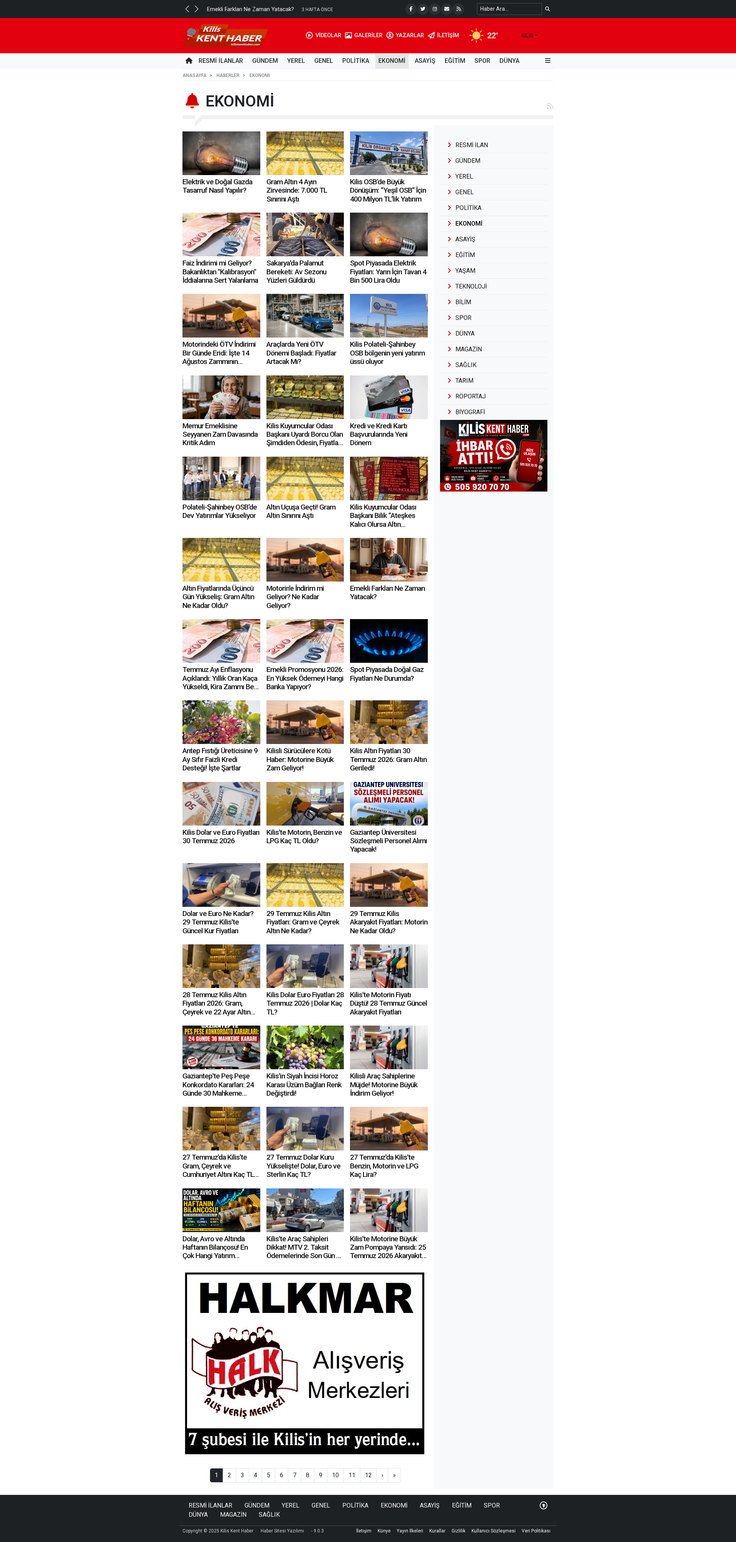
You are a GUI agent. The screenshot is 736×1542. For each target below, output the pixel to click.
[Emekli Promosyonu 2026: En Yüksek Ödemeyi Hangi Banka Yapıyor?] (305, 641)
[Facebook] (411, 9)
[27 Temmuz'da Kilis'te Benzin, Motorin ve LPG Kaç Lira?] (389, 1128)
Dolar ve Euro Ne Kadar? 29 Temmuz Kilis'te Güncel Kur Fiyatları (217, 922)
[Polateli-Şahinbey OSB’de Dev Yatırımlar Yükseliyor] (221, 478)
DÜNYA (509, 60)
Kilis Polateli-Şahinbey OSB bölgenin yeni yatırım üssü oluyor (387, 353)
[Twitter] (423, 9)
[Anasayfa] (189, 61)
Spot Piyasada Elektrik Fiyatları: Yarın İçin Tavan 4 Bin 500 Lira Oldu (388, 272)
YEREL (296, 60)
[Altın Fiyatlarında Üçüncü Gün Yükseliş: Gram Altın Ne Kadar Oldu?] (221, 560)
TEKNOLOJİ (471, 286)
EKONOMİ (392, 60)
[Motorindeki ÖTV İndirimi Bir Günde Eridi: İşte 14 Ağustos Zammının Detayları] (221, 316)
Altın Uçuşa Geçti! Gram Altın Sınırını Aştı (300, 511)
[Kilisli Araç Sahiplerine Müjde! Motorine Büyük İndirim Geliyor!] (389, 1047)
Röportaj (470, 396)
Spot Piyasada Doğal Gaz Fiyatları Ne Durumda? (387, 673)
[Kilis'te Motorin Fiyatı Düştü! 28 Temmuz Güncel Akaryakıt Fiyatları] (389, 966)
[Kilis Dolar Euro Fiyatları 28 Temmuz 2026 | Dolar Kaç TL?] (305, 966)
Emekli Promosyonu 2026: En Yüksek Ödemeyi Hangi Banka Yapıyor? (304, 678)
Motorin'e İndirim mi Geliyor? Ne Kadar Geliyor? (295, 597)
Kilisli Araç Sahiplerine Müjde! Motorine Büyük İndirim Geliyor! (383, 1085)
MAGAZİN (233, 1514)
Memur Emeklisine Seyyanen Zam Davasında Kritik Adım (220, 434)
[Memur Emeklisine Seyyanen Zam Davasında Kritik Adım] (221, 397)
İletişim (363, 1531)
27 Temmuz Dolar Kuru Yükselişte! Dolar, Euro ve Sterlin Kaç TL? (303, 1166)
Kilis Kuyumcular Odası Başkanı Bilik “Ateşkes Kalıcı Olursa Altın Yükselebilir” (383, 520)
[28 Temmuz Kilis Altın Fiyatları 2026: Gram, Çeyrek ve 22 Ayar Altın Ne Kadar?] (221, 966)
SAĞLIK (269, 1514)
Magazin (468, 349)
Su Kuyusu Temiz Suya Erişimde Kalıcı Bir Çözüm (268, 9)
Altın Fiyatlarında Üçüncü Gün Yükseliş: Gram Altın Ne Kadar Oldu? (218, 597)
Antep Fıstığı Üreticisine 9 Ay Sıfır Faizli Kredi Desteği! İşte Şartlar (220, 759)
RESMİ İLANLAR (221, 60)
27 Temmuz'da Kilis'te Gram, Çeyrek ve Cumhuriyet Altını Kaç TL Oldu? (218, 1170)
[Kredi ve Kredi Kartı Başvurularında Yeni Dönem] (389, 397)
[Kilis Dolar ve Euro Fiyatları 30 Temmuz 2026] (221, 804)
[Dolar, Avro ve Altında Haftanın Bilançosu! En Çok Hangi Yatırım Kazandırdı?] (221, 1210)
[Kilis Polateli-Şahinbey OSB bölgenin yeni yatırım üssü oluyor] (389, 316)
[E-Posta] (446, 9)
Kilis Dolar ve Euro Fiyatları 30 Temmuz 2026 (221, 836)
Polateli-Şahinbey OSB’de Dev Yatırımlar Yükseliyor (219, 511)
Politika (468, 207)
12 (368, 1475)
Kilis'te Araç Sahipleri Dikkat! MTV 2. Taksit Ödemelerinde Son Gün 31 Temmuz (305, 1251)
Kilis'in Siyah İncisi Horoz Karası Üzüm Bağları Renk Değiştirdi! (304, 1085)
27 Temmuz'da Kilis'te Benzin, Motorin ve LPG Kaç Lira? (384, 1166)
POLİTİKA (355, 60)
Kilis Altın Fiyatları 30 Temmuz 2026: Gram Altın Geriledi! (388, 759)
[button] (187, 9)
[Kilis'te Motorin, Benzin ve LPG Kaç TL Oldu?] (305, 804)
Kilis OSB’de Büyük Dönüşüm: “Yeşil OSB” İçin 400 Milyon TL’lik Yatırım (388, 190)
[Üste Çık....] (544, 1505)
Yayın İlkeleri (410, 1531)
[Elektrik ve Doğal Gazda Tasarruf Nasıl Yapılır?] (221, 153)
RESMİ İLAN (471, 145)
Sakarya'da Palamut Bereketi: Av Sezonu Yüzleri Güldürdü (296, 272)
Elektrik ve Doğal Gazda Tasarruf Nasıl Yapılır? (217, 186)
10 (335, 1475)
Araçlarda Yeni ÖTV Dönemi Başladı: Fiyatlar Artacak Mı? (301, 353)
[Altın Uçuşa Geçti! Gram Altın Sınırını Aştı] (305, 478)
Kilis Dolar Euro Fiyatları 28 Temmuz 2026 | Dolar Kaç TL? (305, 1003)
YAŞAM (465, 270)
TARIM (464, 380)
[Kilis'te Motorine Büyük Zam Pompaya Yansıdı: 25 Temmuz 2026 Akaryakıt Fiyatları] (389, 1210)
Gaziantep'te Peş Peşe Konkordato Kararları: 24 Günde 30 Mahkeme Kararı (218, 1089)
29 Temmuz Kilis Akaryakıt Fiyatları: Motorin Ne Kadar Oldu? (388, 922)
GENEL (323, 60)
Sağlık (465, 365)
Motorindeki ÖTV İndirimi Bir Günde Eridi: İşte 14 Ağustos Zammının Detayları (219, 357)
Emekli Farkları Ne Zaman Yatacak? (387, 592)
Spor (463, 317)
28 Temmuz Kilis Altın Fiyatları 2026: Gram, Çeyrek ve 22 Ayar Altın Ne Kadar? (216, 1007)
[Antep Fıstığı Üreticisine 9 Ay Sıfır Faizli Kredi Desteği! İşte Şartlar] (221, 722)
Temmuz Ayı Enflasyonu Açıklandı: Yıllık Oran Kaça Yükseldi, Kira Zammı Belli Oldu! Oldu (220, 682)
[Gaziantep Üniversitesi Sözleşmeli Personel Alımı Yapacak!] (389, 804)
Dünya (465, 333)
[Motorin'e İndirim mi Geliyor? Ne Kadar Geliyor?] (305, 560)
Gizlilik (458, 1531)
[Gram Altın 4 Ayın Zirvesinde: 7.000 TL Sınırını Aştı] (305, 153)
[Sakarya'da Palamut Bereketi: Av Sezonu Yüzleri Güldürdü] (305, 234)
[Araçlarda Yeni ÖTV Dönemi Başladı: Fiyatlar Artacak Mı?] (305, 316)
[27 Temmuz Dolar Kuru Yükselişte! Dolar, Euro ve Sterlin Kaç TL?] (305, 1128)
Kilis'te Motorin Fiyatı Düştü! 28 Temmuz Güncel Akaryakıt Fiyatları (388, 1003)
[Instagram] (434, 9)
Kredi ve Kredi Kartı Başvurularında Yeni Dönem (378, 434)
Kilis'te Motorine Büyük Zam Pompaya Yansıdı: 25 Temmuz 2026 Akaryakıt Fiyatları (388, 1251)
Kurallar (437, 1531)
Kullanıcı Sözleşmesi (494, 1531)
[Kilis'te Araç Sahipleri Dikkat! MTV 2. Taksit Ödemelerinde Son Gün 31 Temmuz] (305, 1210)
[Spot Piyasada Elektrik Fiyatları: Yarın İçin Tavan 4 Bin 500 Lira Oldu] (389, 234)
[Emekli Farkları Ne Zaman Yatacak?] (389, 560)
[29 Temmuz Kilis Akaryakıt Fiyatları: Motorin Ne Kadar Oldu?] (389, 885)
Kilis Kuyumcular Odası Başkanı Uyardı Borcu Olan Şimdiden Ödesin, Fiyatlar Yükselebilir (304, 438)
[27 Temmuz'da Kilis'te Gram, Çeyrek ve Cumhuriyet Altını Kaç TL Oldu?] (221, 1128)
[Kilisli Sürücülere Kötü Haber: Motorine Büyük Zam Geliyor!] (305, 722)
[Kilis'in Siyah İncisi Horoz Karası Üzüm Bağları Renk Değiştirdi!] (305, 1047)
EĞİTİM (455, 60)
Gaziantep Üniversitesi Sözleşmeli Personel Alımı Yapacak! (388, 841)
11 (351, 1475)
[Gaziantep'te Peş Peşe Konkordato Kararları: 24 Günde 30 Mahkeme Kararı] (221, 1047)
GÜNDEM (265, 60)
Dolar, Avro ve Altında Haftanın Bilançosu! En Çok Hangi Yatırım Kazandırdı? (215, 1251)
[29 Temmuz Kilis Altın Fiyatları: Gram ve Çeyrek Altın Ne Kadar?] (305, 885)
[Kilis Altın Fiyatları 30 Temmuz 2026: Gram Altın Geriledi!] (389, 722)
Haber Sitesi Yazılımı (282, 1531)
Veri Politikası (536, 1531)
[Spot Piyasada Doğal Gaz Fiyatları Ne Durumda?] (389, 641)
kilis (527, 36)
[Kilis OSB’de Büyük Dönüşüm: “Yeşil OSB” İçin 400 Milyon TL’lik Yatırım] (389, 153)
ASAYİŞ (425, 60)
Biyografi (470, 412)
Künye (384, 1531)
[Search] (548, 9)
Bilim (463, 302)
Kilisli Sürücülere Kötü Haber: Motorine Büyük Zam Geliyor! (300, 759)
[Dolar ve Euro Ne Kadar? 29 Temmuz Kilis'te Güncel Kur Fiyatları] (221, 885)
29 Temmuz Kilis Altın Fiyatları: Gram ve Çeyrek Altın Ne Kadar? (302, 922)
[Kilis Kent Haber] (225, 35)
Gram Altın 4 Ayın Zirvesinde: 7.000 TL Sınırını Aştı (296, 190)
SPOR (482, 60)
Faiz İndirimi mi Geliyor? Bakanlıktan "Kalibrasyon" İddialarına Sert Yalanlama (220, 272)
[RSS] (458, 9)
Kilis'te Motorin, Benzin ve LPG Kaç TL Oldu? (304, 836)
